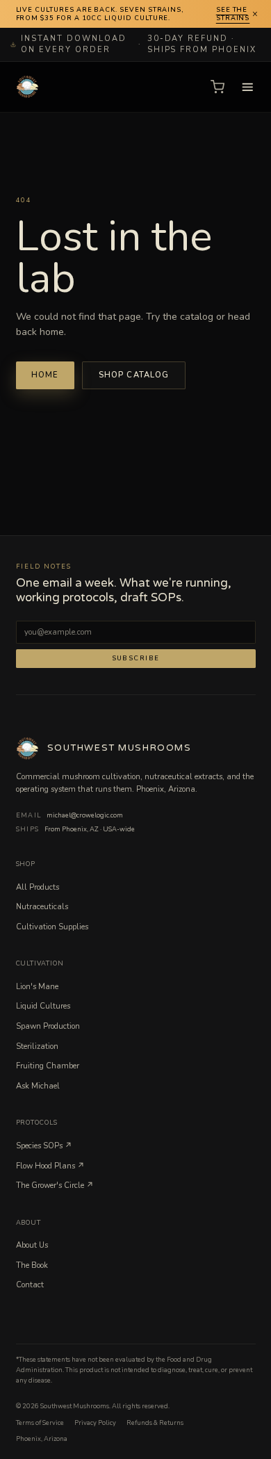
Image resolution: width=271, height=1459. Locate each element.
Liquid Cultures (43, 1006)
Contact (30, 1285)
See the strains (233, 14)
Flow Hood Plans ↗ (50, 1166)
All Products (37, 887)
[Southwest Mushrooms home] (28, 87)
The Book (32, 1265)
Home (45, 375)
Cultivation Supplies (52, 927)
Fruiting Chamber (47, 1066)
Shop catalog (134, 375)
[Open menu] (248, 87)
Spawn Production (48, 1026)
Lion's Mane (37, 986)
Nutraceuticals (42, 907)
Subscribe (136, 658)
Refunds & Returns (154, 1423)
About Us (32, 1245)
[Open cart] (217, 87)
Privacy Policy (95, 1423)
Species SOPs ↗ (44, 1146)
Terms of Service (40, 1423)
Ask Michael (38, 1086)
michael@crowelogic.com (85, 815)
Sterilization (37, 1046)
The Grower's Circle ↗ (55, 1185)
